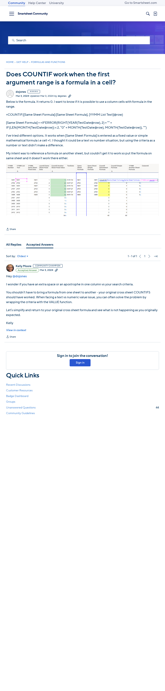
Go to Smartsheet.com (141, 3)
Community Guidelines (20, 413)
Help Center (37, 3)
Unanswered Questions (82, 407)
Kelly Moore (23, 266)
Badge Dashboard (17, 396)
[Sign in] (155, 13)
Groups (10, 402)
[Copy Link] (69, 96)
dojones (21, 92)
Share (11, 230)
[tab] (14, 244)
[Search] (148, 13)
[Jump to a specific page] (156, 256)
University (56, 3)
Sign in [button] (80, 363)
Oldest (21, 256)
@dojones (19, 276)
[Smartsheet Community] (33, 13)
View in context (16, 330)
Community (16, 3)
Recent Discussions (18, 385)
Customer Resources (19, 390)
